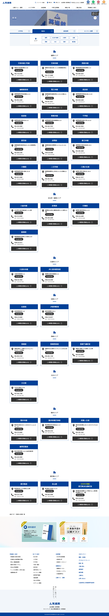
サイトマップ (46, 609)
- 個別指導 (35, 577)
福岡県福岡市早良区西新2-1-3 (83, 67)
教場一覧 (81, 563)
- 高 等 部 (35, 567)
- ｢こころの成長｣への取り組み (17, 569)
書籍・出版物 (82, 557)
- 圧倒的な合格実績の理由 (16, 559)
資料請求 (81, 569)
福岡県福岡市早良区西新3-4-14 (22, 94)
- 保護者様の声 (13, 572)
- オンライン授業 (37, 572)
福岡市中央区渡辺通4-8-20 (21, 67)
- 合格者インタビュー (61, 562)
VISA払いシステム (75, 2)
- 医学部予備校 (36, 575)
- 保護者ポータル (60, 568)
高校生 (43, 31)
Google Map (19, 70)
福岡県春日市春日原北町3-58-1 (84, 145)
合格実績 (58, 554)
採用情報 (68, 2)
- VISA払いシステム (61, 571)
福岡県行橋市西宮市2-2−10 (82, 210)
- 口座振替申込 (59, 573)
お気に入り (57, 2)
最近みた (50, 2)
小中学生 (20, 31)
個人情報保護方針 (55, 609)
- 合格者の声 (59, 559)
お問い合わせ (82, 578)
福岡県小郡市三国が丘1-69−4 (83, 171)
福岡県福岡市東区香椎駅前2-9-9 (53, 120)
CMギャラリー (82, 554)
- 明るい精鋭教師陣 (14, 562)
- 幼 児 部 (35, 556)
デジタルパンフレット (84, 560)
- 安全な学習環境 (14, 567)
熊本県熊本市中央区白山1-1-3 (52, 424)
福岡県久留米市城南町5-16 (52, 274)
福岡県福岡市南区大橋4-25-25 (22, 171)
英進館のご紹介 (14, 554)
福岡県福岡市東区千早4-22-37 (83, 120)
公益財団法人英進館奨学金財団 (86, 582)
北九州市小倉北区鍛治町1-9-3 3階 (23, 210)
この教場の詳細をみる (22, 80)
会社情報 (63, 2)
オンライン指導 (88, 31)
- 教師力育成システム (15, 564)
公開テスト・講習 (60, 577)
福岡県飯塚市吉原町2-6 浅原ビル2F (23, 236)
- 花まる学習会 (36, 580)
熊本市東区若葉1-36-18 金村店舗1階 (23, 451)
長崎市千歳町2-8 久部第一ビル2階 (84, 348)
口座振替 (82, 2)
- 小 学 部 (35, 559)
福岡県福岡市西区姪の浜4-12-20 (84, 94)
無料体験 (81, 572)
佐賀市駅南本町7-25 (19, 311)
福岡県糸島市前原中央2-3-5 (21, 120)
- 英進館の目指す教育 (15, 556)
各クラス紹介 (36, 554)
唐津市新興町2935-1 (50, 311)
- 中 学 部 (35, 562)
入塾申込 (81, 575)
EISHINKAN (52, 614)
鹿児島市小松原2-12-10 (51, 488)
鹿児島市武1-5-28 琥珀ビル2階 (22, 488)
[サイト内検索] (35, 2)
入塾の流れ (81, 566)
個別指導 (65, 31)
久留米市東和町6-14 (19, 274)
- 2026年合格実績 (60, 556)
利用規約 (63, 609)
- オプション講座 (37, 583)
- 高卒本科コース (37, 569)
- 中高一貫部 (36, 564)
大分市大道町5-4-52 (19, 387)
